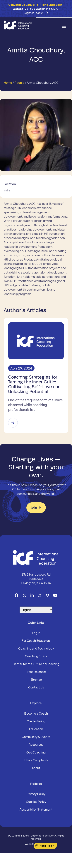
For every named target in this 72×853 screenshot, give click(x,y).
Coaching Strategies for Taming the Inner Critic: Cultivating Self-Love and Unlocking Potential (34, 384)
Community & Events (36, 737)
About (36, 768)
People (19, 83)
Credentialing (36, 721)
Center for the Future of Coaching (36, 664)
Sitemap (36, 679)
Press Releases (36, 672)
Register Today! (33, 12)
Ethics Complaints (36, 760)
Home (8, 83)
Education (36, 729)
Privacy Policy (36, 794)
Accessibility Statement (36, 809)
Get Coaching (36, 752)
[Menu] (63, 26)
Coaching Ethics (36, 656)
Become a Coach (36, 713)
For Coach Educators (36, 640)
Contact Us (36, 687)
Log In (36, 633)
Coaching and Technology (36, 648)
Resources (36, 744)
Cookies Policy (36, 802)
